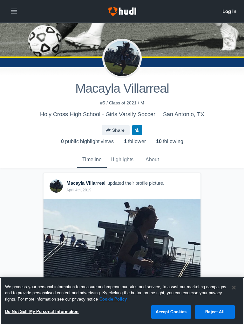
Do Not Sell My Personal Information (42, 311)
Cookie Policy (113, 299)
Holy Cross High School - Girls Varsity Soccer (97, 114)
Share (118, 130)
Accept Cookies (171, 311)
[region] (122, 301)
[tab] (92, 160)
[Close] (234, 288)
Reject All (214, 311)
